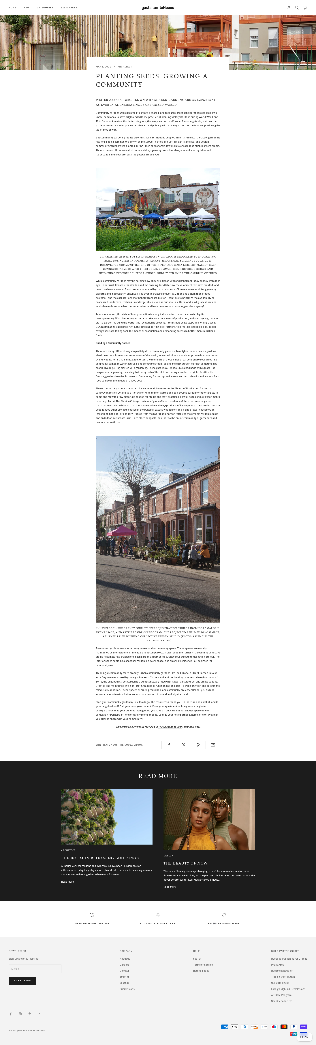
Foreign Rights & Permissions (288, 989)
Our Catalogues (280, 982)
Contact (124, 970)
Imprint (124, 976)
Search (197, 958)
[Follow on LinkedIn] (39, 1014)
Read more (67, 881)
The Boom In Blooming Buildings (100, 858)
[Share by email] (213, 745)
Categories (45, 7)
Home (12, 7)
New (27, 7)
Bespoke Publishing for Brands (289, 958)
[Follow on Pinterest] (29, 1014)
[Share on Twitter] (183, 745)
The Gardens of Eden (170, 726)
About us (125, 958)
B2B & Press (69, 7)
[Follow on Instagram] (20, 1014)
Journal (124, 982)
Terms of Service (203, 964)
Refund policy (201, 970)
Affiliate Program (281, 995)
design (168, 855)
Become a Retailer (282, 970)
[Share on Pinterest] (198, 745)
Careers (124, 964)
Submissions (127, 989)
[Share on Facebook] (169, 745)
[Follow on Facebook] (10, 1014)
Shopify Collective (281, 1001)
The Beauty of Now (185, 863)
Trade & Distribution (283, 976)
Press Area (277, 964)
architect (125, 66)
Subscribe (22, 980)
